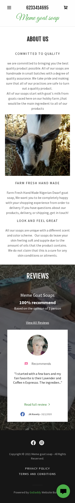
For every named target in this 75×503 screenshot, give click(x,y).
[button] (10, 7)
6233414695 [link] (37, 7)
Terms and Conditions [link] (37, 474)
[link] (66, 7)
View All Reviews (37, 322)
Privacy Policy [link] (37, 468)
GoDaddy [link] (35, 492)
